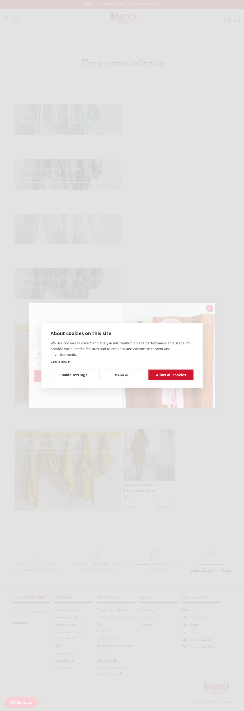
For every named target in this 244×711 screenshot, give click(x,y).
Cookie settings (73, 374)
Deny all (122, 375)
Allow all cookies (171, 374)
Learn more (60, 360)
